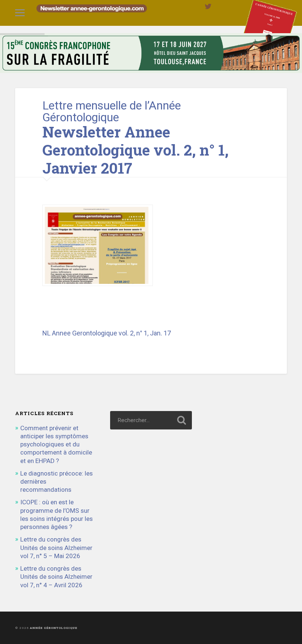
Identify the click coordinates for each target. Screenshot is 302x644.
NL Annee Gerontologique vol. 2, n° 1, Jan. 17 (106, 333)
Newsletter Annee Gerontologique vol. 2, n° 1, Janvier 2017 (135, 149)
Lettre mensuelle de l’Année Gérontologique (111, 111)
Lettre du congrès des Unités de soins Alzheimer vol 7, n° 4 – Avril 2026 (56, 576)
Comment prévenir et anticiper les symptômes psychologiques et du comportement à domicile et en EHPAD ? (56, 444)
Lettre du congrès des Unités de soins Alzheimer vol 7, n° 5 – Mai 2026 (56, 547)
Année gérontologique (53, 628)
